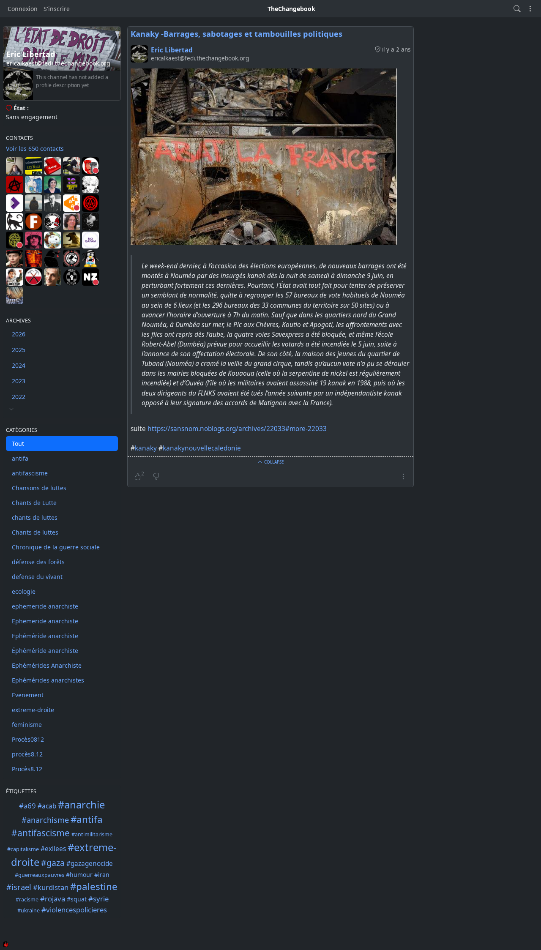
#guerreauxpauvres (39, 875)
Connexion (23, 9)
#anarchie (81, 804)
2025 (18, 350)
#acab (47, 806)
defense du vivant (37, 577)
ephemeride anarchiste (45, 606)
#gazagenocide (89, 863)
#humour (79, 875)
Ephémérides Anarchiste (47, 665)
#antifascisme (40, 833)
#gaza (53, 862)
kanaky (146, 448)
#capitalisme (23, 849)
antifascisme (30, 473)
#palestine (93, 886)
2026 (18, 334)
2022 (18, 397)
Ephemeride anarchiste (45, 621)
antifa (20, 458)
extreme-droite (33, 710)
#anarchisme (45, 820)
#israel (18, 887)
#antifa (87, 819)
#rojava (52, 899)
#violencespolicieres (74, 910)
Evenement (28, 695)
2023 (18, 381)
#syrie (98, 899)
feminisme (27, 725)
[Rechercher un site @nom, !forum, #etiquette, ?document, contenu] (517, 8)
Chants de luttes (35, 532)
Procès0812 (28, 739)
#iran (101, 875)
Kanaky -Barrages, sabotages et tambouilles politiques (236, 34)
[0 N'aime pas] (156, 477)
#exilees (53, 848)
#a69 (27, 806)
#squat (77, 899)
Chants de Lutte (34, 503)
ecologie (24, 591)
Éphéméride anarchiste (45, 651)
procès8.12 (27, 754)
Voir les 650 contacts (35, 149)
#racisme (27, 899)
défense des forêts (38, 562)
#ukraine (28, 910)
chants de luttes (34, 517)
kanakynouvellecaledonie (202, 448)
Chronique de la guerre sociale (56, 547)
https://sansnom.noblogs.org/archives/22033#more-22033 (237, 428)
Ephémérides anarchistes (48, 680)
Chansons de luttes (39, 488)
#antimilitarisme (91, 834)
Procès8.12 (27, 769)
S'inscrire (57, 9)
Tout (18, 444)
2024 (18, 365)
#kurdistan (50, 887)
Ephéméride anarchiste (45, 636)
